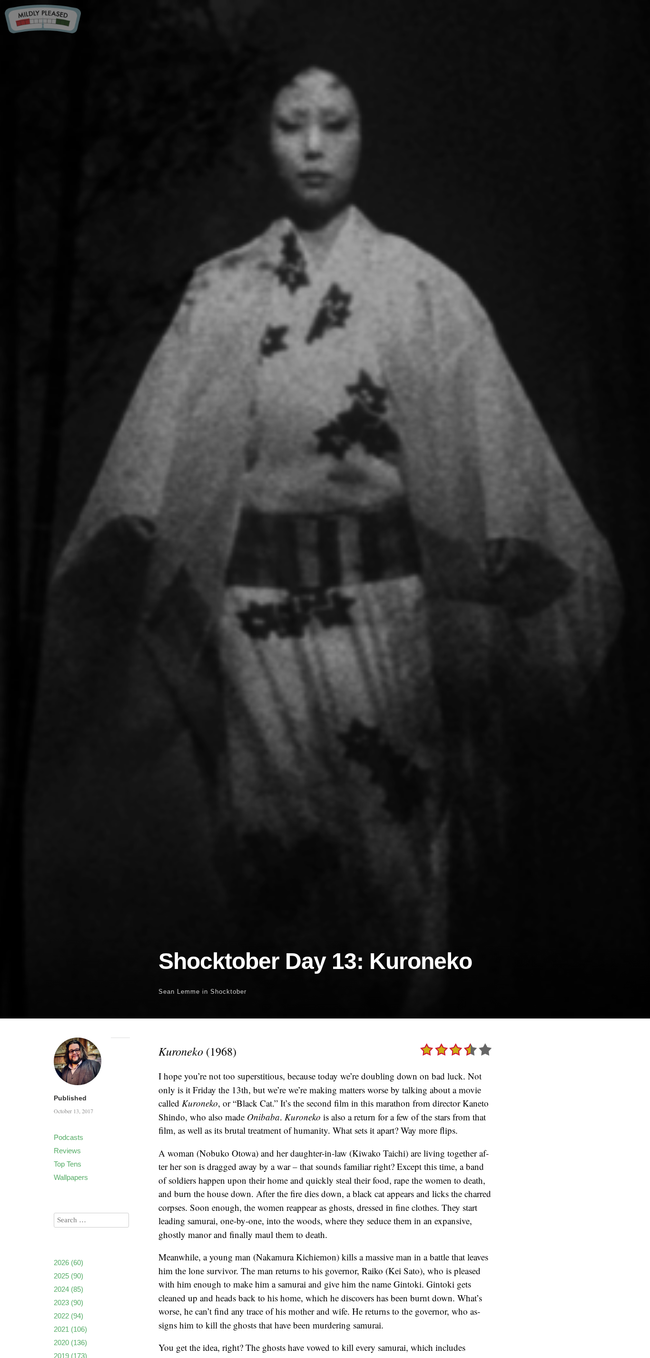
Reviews (67, 1151)
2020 (70, 1342)
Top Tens (67, 1164)
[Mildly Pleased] (43, 30)
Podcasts (68, 1137)
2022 (68, 1316)
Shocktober (228, 991)
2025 (68, 1276)
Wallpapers (71, 1177)
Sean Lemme (179, 991)
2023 (68, 1302)
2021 (70, 1329)
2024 (68, 1289)
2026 (68, 1262)
